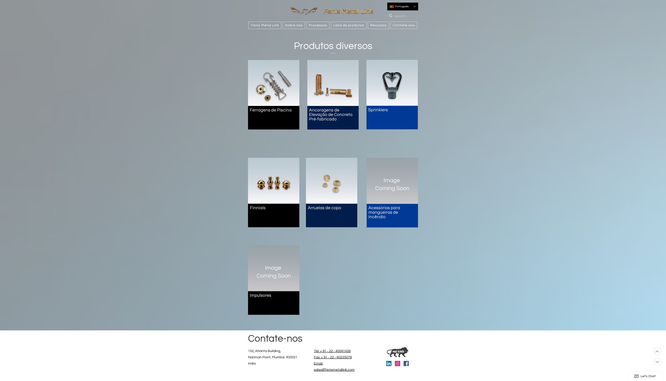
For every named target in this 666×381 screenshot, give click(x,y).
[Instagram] (397, 363)
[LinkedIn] (388, 363)
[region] (273, 94)
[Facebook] (406, 363)
